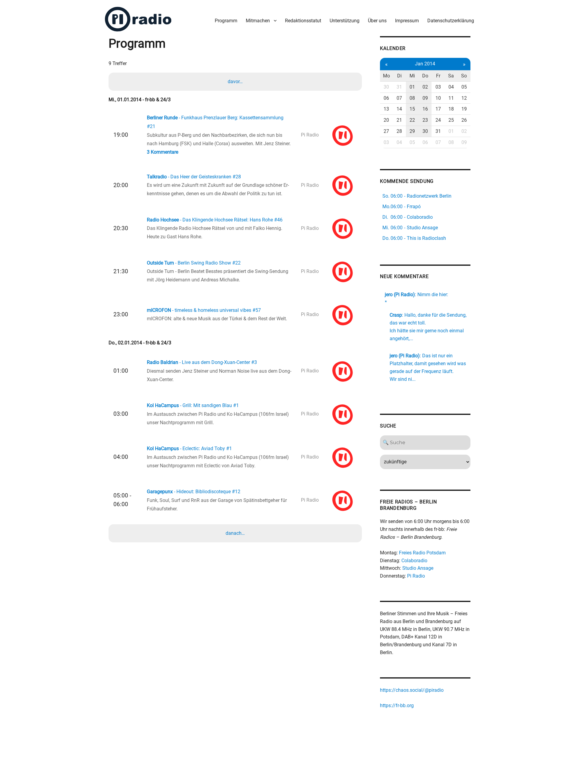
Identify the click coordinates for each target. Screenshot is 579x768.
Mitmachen (258, 21)
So (464, 76)
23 (425, 120)
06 (386, 98)
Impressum (407, 21)
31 (399, 87)
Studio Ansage (417, 568)
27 (386, 131)
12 (464, 98)
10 (438, 98)
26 (464, 120)
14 (399, 109)
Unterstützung (344, 21)
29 (412, 131)
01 (412, 87)
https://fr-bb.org (397, 705)
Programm (226, 21)
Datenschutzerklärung (450, 21)
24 (438, 120)
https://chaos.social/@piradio (412, 690)
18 (451, 109)
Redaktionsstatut (303, 21)
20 (386, 120)
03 (438, 87)
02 (425, 87)
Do (425, 76)
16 (425, 109)
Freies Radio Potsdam (422, 553)
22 (412, 120)
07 (399, 98)
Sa (451, 76)
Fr (438, 76)
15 (412, 109)
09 (425, 98)
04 (451, 87)
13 (386, 109)
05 (464, 87)
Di (399, 76)
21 (399, 120)
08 (412, 98)
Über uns (377, 21)
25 (451, 120)
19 (464, 109)
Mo (386, 76)
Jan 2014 (425, 64)
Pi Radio (416, 576)
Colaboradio (414, 560)
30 (386, 87)
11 (451, 98)
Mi (412, 76)
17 (438, 109)
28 (399, 131)
